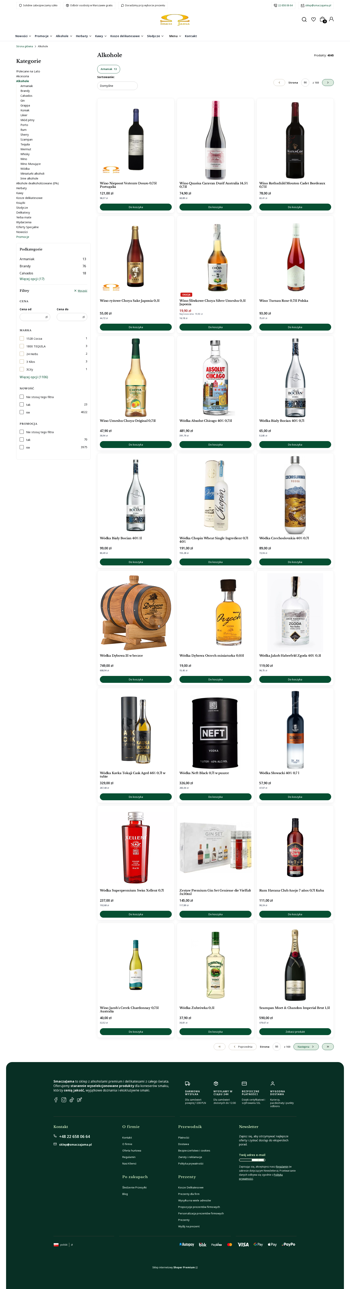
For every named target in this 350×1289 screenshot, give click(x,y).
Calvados (26, 96)
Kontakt (127, 1137)
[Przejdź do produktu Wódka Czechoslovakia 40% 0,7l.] (295, 495)
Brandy (25, 91)
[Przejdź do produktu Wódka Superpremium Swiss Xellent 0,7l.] (136, 847)
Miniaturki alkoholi (32, 173)
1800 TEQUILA (36, 346)
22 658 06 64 (285, 5)
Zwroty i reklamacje (190, 1157)
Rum (23, 130)
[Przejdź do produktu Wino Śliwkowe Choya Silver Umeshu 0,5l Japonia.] (215, 257)
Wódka (25, 169)
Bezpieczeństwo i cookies (194, 1150)
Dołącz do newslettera (258, 1160)
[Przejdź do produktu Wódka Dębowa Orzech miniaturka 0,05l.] (215, 612)
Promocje (22, 237)
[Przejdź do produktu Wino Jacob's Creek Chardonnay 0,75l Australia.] (136, 964)
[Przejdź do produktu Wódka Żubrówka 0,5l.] (215, 964)
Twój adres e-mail (252, 1155)
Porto (24, 125)
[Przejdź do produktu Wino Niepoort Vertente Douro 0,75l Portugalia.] (136, 140)
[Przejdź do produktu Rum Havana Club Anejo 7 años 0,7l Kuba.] (295, 847)
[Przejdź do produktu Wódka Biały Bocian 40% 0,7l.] (295, 377)
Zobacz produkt (295, 1031)
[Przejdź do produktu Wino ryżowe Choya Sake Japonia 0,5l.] (136, 257)
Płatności (183, 1137)
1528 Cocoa (34, 339)
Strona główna (24, 46)
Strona (293, 82)
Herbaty (21, 188)
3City (29, 369)
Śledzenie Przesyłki (134, 1187)
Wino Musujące (30, 164)
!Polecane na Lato (28, 71)
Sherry (24, 134)
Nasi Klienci (129, 1163)
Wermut (25, 149)
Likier (23, 115)
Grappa (25, 105)
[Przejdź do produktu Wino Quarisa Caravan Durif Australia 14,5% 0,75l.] (215, 140)
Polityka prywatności (190, 1163)
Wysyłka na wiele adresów (194, 1200)
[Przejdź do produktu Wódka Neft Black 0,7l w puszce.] (215, 730)
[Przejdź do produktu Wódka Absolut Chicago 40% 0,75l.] (215, 377)
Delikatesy (23, 212)
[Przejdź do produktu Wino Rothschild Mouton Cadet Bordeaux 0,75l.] (295, 140)
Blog (125, 1194)
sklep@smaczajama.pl (318, 5)
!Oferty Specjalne (27, 227)
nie (28, 412)
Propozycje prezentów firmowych (199, 1207)
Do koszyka (136, 207)
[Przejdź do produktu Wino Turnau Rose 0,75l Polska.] (295, 257)
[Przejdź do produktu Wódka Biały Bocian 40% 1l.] (136, 495)
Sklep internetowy (173, 1267)
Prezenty (184, 1220)
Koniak (24, 110)
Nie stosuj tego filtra (40, 397)
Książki (20, 203)
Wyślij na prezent (189, 1226)
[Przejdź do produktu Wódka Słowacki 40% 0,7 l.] (295, 730)
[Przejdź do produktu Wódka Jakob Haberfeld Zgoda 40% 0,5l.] (295, 612)
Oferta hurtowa (131, 1150)
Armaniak (26, 86)
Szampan (26, 139)
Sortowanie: (106, 77)
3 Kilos (30, 362)
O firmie (127, 1144)
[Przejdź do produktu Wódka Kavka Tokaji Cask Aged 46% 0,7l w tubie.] (136, 730)
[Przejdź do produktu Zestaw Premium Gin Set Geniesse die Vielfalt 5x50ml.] (215, 847)
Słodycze (22, 207)
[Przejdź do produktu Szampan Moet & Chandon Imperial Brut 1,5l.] (295, 964)
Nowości (22, 232)
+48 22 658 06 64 (74, 1136)
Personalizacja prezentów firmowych (201, 1213)
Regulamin (129, 1157)
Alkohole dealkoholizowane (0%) (37, 183)
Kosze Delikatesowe (191, 1187)
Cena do (62, 309)
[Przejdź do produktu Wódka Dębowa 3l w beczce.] (136, 612)
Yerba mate (23, 217)
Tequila (25, 144)
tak (28, 405)
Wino (23, 159)
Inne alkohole (29, 178)
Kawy (19, 193)
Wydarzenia (23, 222)
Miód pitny (27, 120)
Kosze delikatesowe (29, 198)
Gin (22, 100)
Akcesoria (22, 76)
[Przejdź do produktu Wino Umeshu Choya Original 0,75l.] (136, 377)
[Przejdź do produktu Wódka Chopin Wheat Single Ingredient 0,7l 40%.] (215, 495)
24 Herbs (32, 354)
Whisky (25, 154)
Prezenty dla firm (189, 1194)
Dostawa (183, 1144)
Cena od (25, 309)
